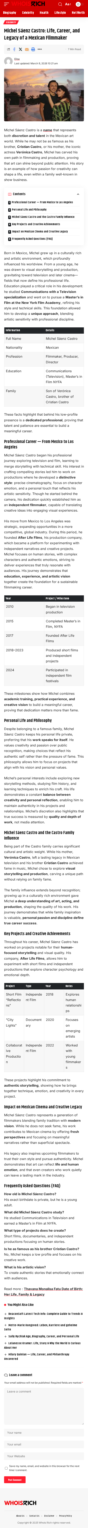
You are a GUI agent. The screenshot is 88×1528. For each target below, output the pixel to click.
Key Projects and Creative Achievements (36, 224)
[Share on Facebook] (14, 49)
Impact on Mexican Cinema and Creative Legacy (40, 231)
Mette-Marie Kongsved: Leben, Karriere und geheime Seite (40, 1327)
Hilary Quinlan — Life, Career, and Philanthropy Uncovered (36, 1356)
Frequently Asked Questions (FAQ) (32, 239)
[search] (60, 4)
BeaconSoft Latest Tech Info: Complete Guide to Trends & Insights (43, 1316)
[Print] (33, 49)
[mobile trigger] (7, 4)
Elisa (17, 58)
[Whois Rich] (28, 4)
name (47, 130)
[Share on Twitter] (20, 49)
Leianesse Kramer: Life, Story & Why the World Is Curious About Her (42, 1345)
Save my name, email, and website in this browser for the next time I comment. (44, 1468)
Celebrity (11, 22)
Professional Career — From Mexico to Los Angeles (42, 202)
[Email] (27, 49)
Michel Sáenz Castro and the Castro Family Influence (43, 217)
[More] (39, 49)
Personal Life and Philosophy (29, 210)
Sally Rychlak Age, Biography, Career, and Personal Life (43, 1336)
